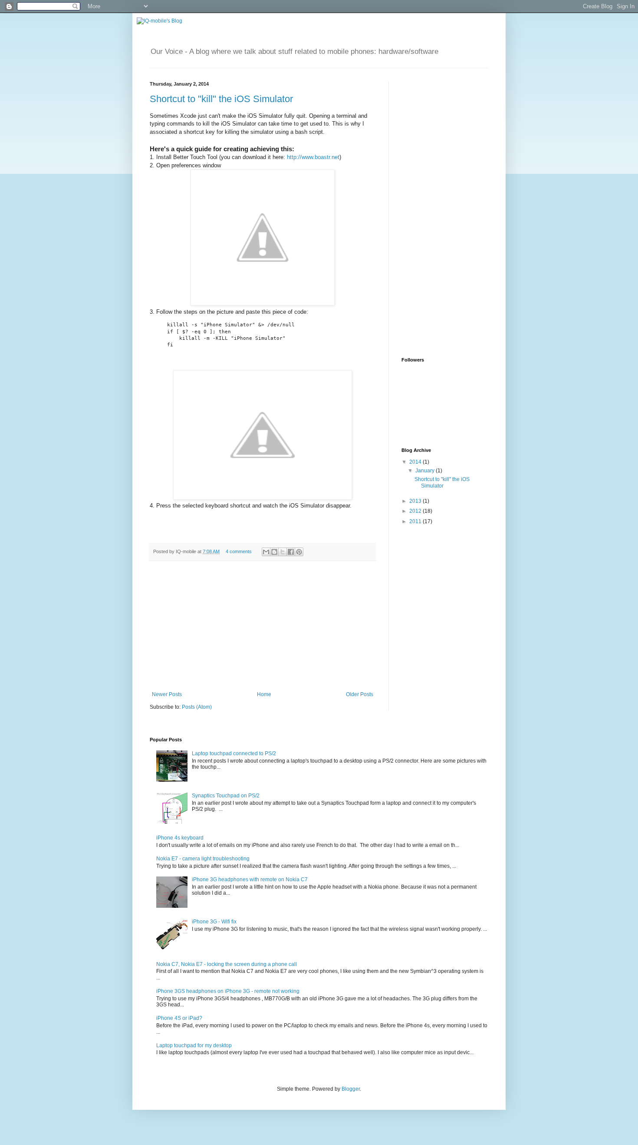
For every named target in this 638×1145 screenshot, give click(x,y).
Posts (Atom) (197, 707)
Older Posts (359, 694)
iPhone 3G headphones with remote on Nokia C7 (250, 879)
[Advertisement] (262, 626)
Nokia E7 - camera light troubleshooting (203, 859)
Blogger (351, 1089)
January (425, 471)
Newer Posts (167, 694)
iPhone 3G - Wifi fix (214, 922)
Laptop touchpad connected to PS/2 (234, 753)
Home (264, 694)
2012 (416, 511)
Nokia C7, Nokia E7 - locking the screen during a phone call (226, 964)
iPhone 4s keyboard (180, 838)
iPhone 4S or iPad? (179, 1018)
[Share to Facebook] (290, 552)
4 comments (239, 551)
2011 (416, 521)
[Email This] (266, 552)
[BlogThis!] (274, 552)
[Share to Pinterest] (299, 552)
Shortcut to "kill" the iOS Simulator (221, 98)
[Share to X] (282, 552)
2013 (416, 501)
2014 (416, 462)
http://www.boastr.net (313, 157)
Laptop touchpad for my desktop (194, 1045)
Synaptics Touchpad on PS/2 (226, 796)
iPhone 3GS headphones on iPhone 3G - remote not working (227, 991)
